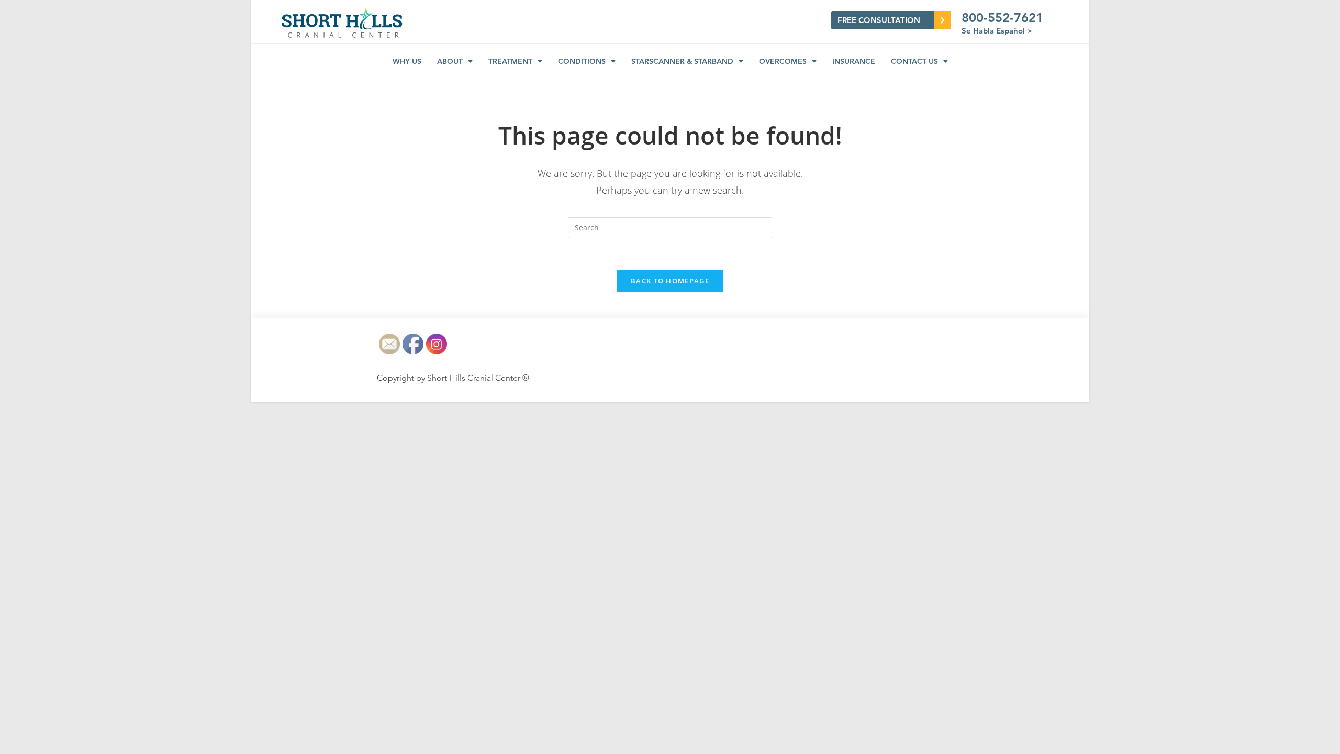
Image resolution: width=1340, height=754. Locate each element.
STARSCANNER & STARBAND (682, 61)
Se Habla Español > (997, 31)
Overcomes (783, 61)
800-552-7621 (1002, 17)
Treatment (510, 61)
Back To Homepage (670, 280)
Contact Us (914, 61)
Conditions (582, 61)
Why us (407, 61)
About (450, 61)
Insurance (853, 61)
